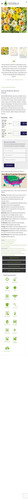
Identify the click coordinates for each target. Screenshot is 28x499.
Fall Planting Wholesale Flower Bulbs (8, 245)
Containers (12, 250)
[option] (14, 20)
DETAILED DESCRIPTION (14, 266)
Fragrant (4, 251)
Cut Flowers (16, 250)
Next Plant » (13, 87)
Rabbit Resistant (14, 253)
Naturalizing (3, 253)
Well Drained (12, 248)
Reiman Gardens (19, 79)
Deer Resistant (23, 250)
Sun (9, 248)
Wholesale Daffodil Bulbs (11, 240)
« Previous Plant (5, 87)
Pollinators (9, 253)
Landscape (15, 251)
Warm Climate (12, 255)
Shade (23, 248)
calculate (9, 165)
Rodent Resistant (4, 255)
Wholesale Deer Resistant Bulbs (8, 241)
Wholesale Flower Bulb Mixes (7, 243)
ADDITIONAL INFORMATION (14, 262)
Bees (8, 250)
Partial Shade (18, 248)
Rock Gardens (22, 253)
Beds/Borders (4, 250)
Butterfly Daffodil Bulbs (22, 245)
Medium (19, 251)
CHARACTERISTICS (14, 258)
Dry (2, 251)
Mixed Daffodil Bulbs (5, 246)
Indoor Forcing (10, 251)
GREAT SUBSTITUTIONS (14, 270)
